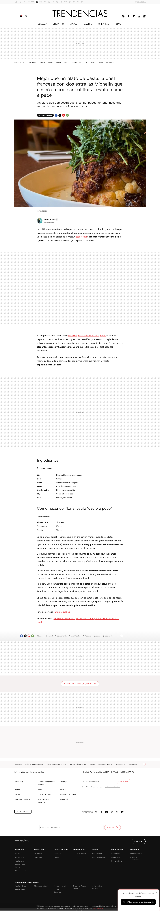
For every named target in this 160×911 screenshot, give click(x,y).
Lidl (86, 63)
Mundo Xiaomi (20, 871)
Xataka (17, 853)
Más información (99, 908)
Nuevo (21, 16)
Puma (101, 63)
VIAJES (73, 23)
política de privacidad (112, 787)
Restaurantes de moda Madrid (101, 764)
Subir (137, 841)
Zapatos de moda (68, 794)
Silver (40, 789)
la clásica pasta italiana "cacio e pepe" (87, 335)
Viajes (17, 789)
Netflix (93, 63)
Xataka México (20, 886)
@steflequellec (62, 611)
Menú (15, 16)
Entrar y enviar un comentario (81, 684)
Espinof (56, 857)
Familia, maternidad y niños (46, 783)
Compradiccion (117, 861)
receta (97, 636)
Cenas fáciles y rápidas (78, 764)
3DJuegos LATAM (41, 886)
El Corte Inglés (76, 63)
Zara (65, 63)
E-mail (67, 115)
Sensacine (57, 853)
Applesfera (19, 861)
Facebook (128, 16)
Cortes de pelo (44, 794)
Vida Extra (38, 857)
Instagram (139, 16)
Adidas (58, 63)
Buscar (26, 16)
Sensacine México (60, 886)
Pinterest (123, 16)
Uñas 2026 (133, 764)
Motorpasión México (97, 887)
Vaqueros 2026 (37, 764)
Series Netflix (121, 764)
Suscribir (123, 781)
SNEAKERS (103, 23)
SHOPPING (58, 23)
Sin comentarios (46, 115)
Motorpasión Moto (99, 857)
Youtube (106, 812)
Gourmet (49, 636)
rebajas (42, 63)
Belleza (63, 789)
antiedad (64, 799)
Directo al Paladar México (79, 887)
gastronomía (62, 636)
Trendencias (115, 853)
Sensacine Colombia (57, 891)
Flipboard (134, 16)
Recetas (88, 636)
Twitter (59, 115)
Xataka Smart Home (20, 866)
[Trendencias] (80, 13)
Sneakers (19, 781)
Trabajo (63, 781)
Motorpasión (97, 853)
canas (50, 63)
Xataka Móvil (20, 857)
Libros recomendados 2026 (57, 764)
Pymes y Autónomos (134, 858)
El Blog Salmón (136, 853)
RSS (117, 812)
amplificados (76, 636)
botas (17, 794)
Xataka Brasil (20, 890)
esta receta (81, 236)
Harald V (33, 63)
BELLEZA (42, 23)
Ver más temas (23, 812)
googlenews (144, 16)
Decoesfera (115, 857)
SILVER (118, 23)
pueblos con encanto (43, 800)
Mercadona (110, 63)
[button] (51, 219)
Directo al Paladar (79, 853)
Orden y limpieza (22, 799)
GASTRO (88, 23)
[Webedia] (21, 840)
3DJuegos (38, 853)
